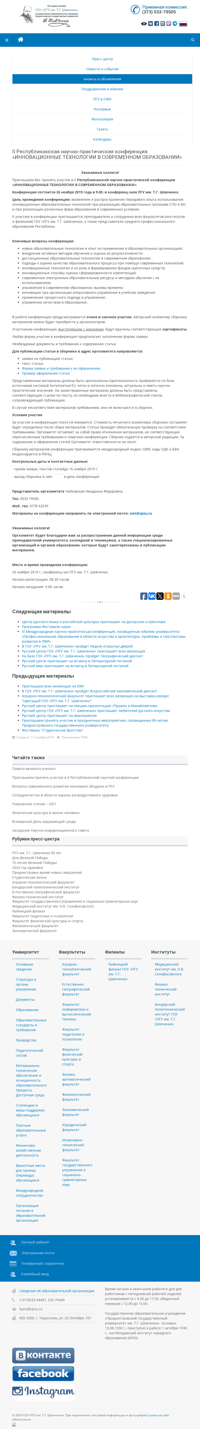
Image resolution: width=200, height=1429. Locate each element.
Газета (102, 129)
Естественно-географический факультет (46, 892)
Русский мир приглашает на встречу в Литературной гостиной (75, 665)
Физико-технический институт (38, 897)
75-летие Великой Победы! (34, 862)
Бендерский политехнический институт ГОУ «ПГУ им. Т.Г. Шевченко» (170, 1014)
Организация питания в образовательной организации (30, 1213)
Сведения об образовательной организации (57, 1290)
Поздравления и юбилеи (102, 89)
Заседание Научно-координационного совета (50, 830)
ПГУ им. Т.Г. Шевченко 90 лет (36, 852)
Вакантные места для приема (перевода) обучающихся (30, 1172)
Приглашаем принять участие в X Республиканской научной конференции (75, 777)
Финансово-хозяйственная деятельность (28, 1150)
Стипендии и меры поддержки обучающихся (30, 1110)
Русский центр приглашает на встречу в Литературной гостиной (77, 661)
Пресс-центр (102, 59)
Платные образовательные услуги (31, 1130)
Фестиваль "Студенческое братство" (52, 730)
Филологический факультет (35, 925)
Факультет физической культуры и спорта (47, 921)
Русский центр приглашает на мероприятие (59, 715)
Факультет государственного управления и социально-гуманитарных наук (75, 901)
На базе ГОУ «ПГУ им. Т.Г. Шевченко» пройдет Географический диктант (82, 656)
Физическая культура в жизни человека (46, 812)
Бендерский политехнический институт (46, 887)
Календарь (102, 139)
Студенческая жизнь (29, 877)
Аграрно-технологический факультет (43, 882)
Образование (27, 1009)
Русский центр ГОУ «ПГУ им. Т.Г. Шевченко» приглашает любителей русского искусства (96, 710)
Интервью (102, 109)
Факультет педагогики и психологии (42, 916)
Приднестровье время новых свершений (47, 872)
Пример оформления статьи (46, 373)
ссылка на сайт (158, 1415)
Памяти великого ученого (33, 768)
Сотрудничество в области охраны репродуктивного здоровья (65, 795)
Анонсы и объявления (102, 79)
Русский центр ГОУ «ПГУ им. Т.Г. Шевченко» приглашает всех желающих (83, 651)
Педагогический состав (29, 1053)
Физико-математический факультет (76, 1079)
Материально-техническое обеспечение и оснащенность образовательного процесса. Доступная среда (31, 1080)
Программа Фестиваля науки (46, 626)
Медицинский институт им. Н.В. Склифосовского (53, 906)
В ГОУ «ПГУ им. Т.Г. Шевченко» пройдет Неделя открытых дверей (77, 646)
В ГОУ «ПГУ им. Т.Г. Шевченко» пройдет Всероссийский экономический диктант (89, 691)
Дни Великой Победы (30, 857)
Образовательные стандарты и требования (31, 1025)
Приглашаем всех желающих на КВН (53, 686)
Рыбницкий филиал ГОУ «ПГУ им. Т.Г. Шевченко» (123, 971)
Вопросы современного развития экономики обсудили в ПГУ (63, 786)
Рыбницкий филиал (28, 911)
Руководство (26, 1040)
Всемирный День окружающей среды (44, 821)
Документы (25, 999)
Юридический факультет (74, 1127)
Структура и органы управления (26, 984)
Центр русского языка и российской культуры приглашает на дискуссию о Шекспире (94, 621)
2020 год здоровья (27, 867)
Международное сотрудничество (29, 1193)
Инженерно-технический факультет (73, 1145)
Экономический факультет (34, 930)
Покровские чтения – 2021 (34, 804)
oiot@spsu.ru (141, 513)
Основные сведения (24, 966)
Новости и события (102, 69)
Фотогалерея (102, 119)
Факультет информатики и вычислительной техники (76, 1011)
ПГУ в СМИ (102, 99)
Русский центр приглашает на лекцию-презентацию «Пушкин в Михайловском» (90, 705)
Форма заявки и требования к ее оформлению (61, 368)
